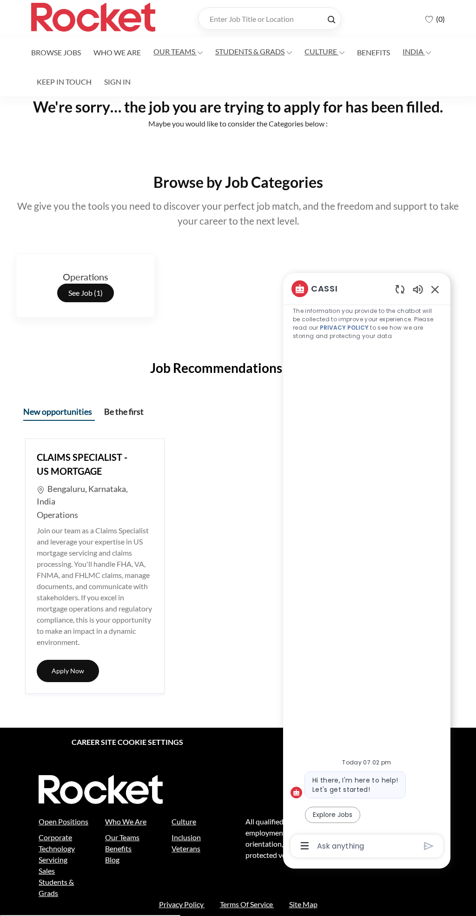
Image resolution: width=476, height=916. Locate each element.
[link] (56, 52)
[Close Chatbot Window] (435, 289)
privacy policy (344, 328)
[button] (331, 18)
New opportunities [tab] (57, 411)
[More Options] (305, 845)
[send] (429, 846)
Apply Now (75, 670)
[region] (366, 566)
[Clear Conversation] (400, 289)
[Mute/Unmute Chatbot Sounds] (418, 289)
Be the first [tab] (124, 411)
